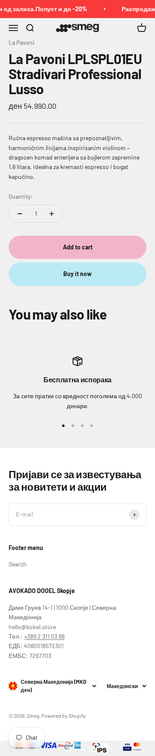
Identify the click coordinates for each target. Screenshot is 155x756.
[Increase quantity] (51, 213)
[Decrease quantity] (20, 213)
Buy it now (77, 273)
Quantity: (21, 196)
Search (18, 564)
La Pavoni (21, 42)
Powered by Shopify (63, 716)
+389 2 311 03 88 (44, 636)
